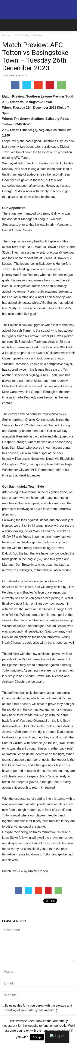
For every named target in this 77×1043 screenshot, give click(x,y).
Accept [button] (37, 1037)
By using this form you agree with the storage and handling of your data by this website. (38, 1008)
